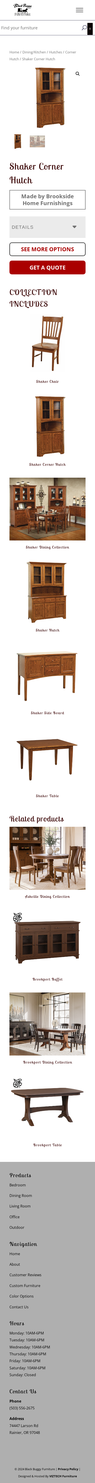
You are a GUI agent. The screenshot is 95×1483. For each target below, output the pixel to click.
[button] (78, 74)
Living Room (20, 1206)
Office (14, 1216)
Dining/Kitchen (34, 52)
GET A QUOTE (47, 267)
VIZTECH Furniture (63, 1476)
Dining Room (20, 1195)
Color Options (21, 1296)
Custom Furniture (24, 1285)
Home (14, 52)
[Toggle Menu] (79, 10)
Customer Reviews (25, 1274)
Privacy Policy (68, 1469)
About (14, 1264)
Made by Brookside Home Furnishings (47, 199)
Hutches (55, 52)
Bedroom (17, 1185)
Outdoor (16, 1227)
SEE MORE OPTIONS (47, 249)
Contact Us (19, 1306)
